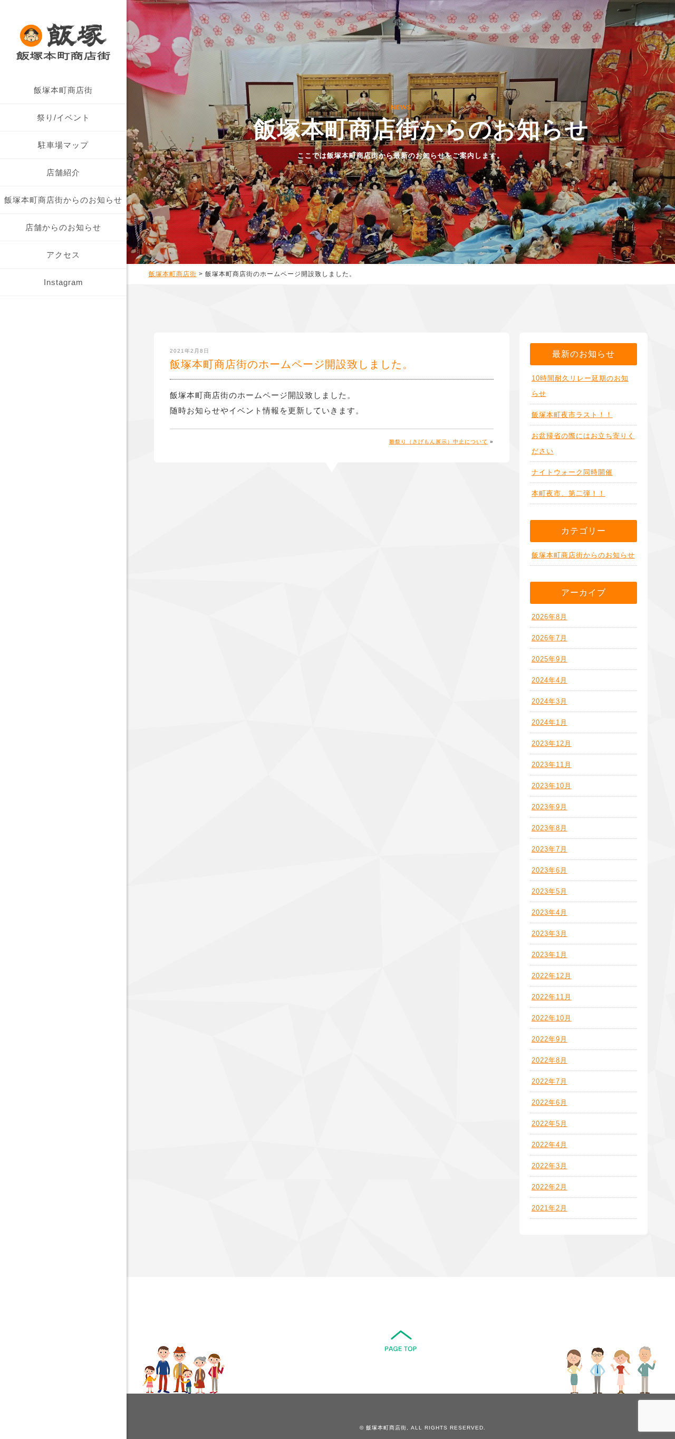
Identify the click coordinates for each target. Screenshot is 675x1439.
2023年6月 (549, 870)
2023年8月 (549, 828)
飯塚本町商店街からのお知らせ (63, 199)
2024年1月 (549, 722)
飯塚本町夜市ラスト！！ (572, 415)
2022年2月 (549, 1187)
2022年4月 (549, 1145)
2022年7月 (549, 1081)
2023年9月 (549, 807)
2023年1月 (549, 955)
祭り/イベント (63, 117)
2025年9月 (549, 659)
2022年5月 (549, 1124)
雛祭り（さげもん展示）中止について (438, 441)
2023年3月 (549, 934)
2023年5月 (549, 891)
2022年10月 (552, 1018)
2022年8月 (549, 1060)
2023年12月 (552, 743)
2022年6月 (549, 1102)
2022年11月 (552, 997)
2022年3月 (549, 1166)
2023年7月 (549, 849)
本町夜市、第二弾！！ (568, 493)
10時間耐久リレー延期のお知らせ (580, 385)
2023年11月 (552, 765)
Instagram (63, 282)
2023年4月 (549, 912)
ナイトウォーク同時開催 (572, 472)
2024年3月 (549, 701)
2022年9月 (549, 1039)
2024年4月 (549, 680)
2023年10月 (552, 786)
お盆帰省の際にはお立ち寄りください (583, 443)
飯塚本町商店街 (63, 90)
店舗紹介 (63, 172)
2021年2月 (549, 1208)
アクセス (63, 254)
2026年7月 (549, 638)
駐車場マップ (63, 144)
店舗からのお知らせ (63, 227)
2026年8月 (549, 617)
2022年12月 (552, 976)
